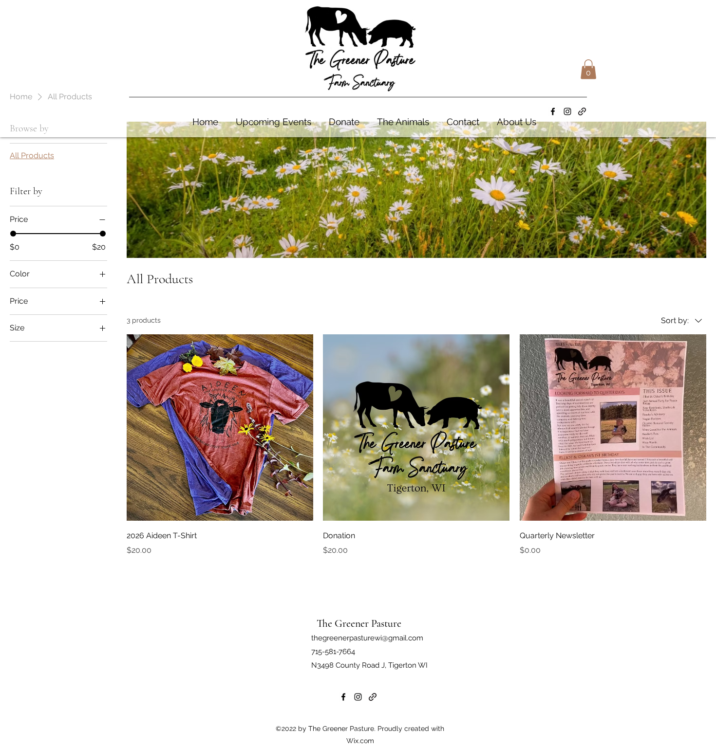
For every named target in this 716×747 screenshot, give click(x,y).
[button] (588, 69)
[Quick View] (220, 427)
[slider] (13, 233)
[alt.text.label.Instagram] (567, 111)
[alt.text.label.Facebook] (553, 111)
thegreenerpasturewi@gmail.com (367, 638)
